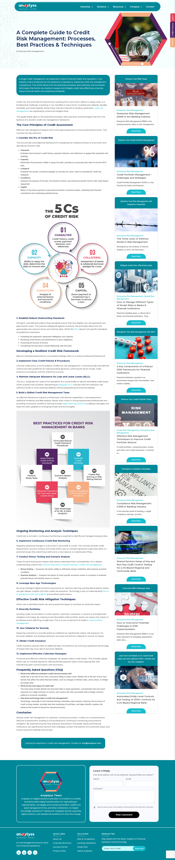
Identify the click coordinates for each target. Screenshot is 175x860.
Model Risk (82, 847)
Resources (118, 6)
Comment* (97, 789)
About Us (57, 839)
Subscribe (139, 849)
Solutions (101, 6)
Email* (128, 779)
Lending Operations (86, 843)
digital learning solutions (74, 403)
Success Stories (60, 847)
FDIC (76, 329)
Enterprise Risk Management (130, 110)
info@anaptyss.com (91, 743)
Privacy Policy (59, 851)
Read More (136, 131)
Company (135, 6)
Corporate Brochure (62, 843)
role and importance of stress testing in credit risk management (72, 565)
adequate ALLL (66, 385)
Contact (150, 6)
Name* (96, 779)
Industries (85, 6)
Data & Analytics (84, 851)
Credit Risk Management (128, 430)
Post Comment (124, 815)
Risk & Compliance (86, 839)
